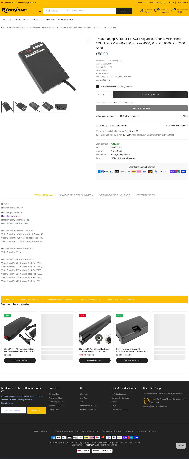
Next (181, 338)
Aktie (185, 116)
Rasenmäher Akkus (56, 406)
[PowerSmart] (14, 10)
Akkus (6, 20)
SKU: (98, 147)
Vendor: (99, 151)
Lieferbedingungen (119, 394)
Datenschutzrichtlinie (112, 432)
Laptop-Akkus (54, 409)
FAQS (171, 2)
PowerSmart (116, 151)
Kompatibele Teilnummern (76, 195)
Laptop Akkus (123, 155)
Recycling (115, 402)
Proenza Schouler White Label (53, 349)
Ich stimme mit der (115, 102)
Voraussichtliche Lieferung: (112, 131)
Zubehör (36, 20)
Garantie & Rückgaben (121, 398)
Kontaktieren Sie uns (88, 406)
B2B (81, 402)
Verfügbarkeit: (102, 144)
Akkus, (114, 155)
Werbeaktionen (65, 20)
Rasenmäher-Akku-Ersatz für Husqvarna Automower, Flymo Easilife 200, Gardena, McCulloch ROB (131, 350)
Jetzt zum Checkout (142, 109)
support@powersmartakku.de (155, 406)
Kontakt (50, 20)
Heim (3, 27)
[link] (33, 316)
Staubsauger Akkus (56, 402)
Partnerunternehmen (146, 432)
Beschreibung (43, 195)
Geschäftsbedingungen (123, 102)
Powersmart (88, 445)
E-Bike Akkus (54, 394)
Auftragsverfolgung (157, 2)
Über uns (142, 2)
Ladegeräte (21, 20)
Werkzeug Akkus (55, 398)
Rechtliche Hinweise (88, 409)
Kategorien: (101, 155)
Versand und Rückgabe (115, 195)
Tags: (98, 158)
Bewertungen (145, 195)
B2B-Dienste (183, 2)
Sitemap (129, 432)
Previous (7, 338)
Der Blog (83, 398)
